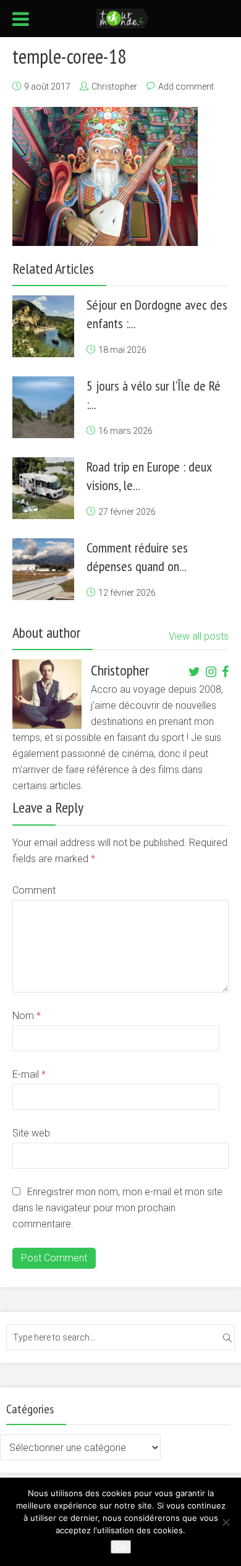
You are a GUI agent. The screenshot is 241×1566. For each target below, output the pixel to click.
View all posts (199, 636)
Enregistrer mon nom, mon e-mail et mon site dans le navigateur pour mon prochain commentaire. (117, 1208)
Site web (31, 1133)
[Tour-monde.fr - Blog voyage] (122, 17)
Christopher (114, 86)
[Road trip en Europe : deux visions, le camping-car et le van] (43, 488)
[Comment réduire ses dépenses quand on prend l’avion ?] (43, 569)
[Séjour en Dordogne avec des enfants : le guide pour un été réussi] (43, 326)
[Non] (225, 1522)
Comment (34, 890)
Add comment (186, 86)
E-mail (29, 1074)
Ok (121, 1547)
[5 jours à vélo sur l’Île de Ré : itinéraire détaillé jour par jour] (43, 407)
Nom (26, 1016)
